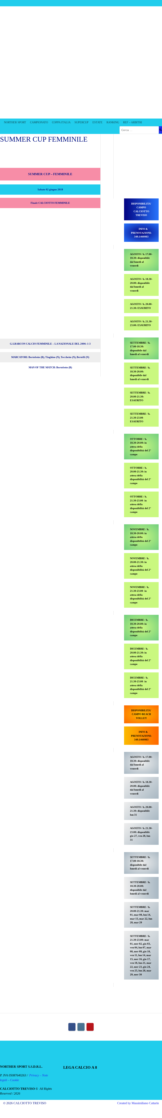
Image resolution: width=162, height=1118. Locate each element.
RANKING (112, 122)
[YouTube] (90, 1027)
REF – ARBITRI (132, 122)
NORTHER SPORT (15, 122)
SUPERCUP (81, 122)
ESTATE (97, 122)
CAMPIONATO (39, 122)
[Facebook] (71, 1027)
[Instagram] (81, 1027)
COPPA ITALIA (61, 122)
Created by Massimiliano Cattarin (138, 1103)
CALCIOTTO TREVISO (54, 101)
